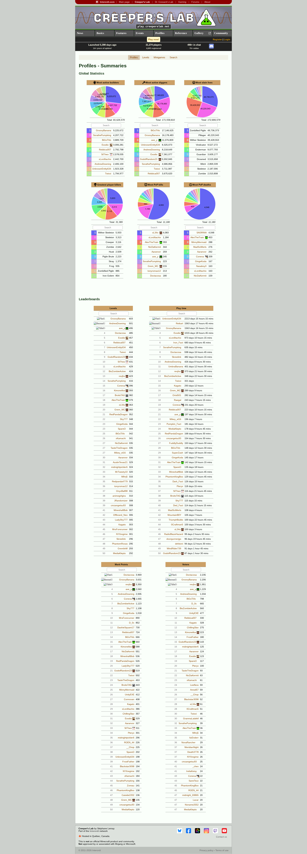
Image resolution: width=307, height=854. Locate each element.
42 (104, 515)
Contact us (221, 836)
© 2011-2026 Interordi (90, 850)
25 (104, 433)
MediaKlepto (119, 553)
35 (104, 481)
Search (173, 57)
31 (104, 462)
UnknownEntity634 (102, 168)
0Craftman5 (177, 524)
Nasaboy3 (201, 266)
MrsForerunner (120, 529)
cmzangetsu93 (118, 505)
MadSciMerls (200, 247)
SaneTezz (194, 780)
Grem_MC (153, 266)
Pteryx (180, 486)
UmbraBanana (175, 366)
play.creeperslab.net (153, 26)
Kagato (122, 524)
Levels (145, 57)
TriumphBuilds (176, 519)
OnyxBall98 (122, 491)
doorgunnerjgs (173, 539)
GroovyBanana (104, 130)
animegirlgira (119, 496)
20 (104, 409)
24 (159, 428)
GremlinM (123, 548)
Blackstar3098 (127, 766)
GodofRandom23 (149, 159)
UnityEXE (129, 694)
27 (104, 443)
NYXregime (122, 534)
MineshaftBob (121, 510)
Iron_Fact (178, 342)
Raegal (177, 400)
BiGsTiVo (107, 140)
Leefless (194, 685)
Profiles (134, 57)
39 (104, 500)
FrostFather (128, 761)
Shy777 (124, 419)
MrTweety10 (121, 472)
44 (104, 524)
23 (104, 424)
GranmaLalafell (191, 718)
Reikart (179, 323)
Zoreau (130, 785)
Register (217, 39)
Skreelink (121, 539)
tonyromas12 (154, 271)
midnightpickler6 (119, 467)
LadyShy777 (121, 519)
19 (104, 405)
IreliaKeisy (191, 771)
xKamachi (121, 438)
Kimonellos (119, 390)
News (80, 33)
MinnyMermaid (199, 242)
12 (104, 371)
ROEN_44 (129, 742)
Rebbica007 (105, 149)
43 (104, 519)
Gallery (199, 33)
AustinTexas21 (120, 462)
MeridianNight (192, 747)
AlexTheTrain (152, 242)
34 (104, 476)
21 (104, 414)
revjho (122, 376)
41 (104, 510)
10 (89, 173)
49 (104, 548)
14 (104, 381)
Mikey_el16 (120, 452)
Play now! (153, 39)
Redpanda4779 (120, 481)
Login (227, 39)
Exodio (105, 145)
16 (104, 390)
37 (104, 491)
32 (104, 467)
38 (104, 496)
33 (104, 472)
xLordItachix (105, 159)
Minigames (159, 57)
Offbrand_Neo (120, 515)
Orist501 (177, 395)
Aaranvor (156, 251)
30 (104, 457)
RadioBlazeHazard (173, 534)
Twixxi (108, 173)
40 (159, 505)
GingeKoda (201, 261)
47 (104, 539)
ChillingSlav (128, 713)
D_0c (131, 622)
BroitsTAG (120, 395)
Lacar (196, 800)
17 (104, 395)
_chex (196, 766)
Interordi (94, 831)
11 (104, 366)
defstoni (179, 543)
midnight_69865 (190, 795)
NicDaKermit (154, 247)
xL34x (155, 232)
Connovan (129, 699)
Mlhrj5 (124, 476)
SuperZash (177, 452)
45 (104, 529)
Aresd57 (194, 689)
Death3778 (193, 752)
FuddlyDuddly (176, 443)
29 (159, 452)
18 (104, 400)
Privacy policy (206, 850)
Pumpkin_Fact (174, 424)
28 (159, 448)
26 (104, 438)
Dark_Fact (178, 481)
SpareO (122, 428)
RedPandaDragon (118, 414)
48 (104, 543)
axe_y (154, 140)
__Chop (130, 747)
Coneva (200, 256)
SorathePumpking (102, 135)
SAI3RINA (202, 232)
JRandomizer (121, 500)
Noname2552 (192, 804)
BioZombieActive (117, 371)
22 (104, 419)
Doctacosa (155, 275)
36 (104, 486)
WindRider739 (174, 548)
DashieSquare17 (125, 627)
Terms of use (221, 850)
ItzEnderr (194, 737)
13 (104, 376)
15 (104, 385)
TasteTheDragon (119, 448)
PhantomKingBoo (174, 476)
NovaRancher (188, 742)
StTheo (105, 154)
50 (104, 553)
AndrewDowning (103, 164)
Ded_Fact (178, 505)
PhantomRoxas (120, 543)
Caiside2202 (128, 795)
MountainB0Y (174, 515)
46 (104, 534)
